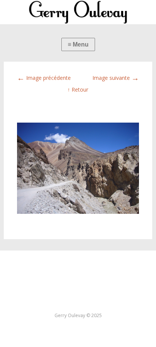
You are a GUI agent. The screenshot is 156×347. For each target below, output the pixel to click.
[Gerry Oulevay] (78, 12)
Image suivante (115, 77)
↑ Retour (77, 89)
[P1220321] (78, 211)
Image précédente (44, 77)
